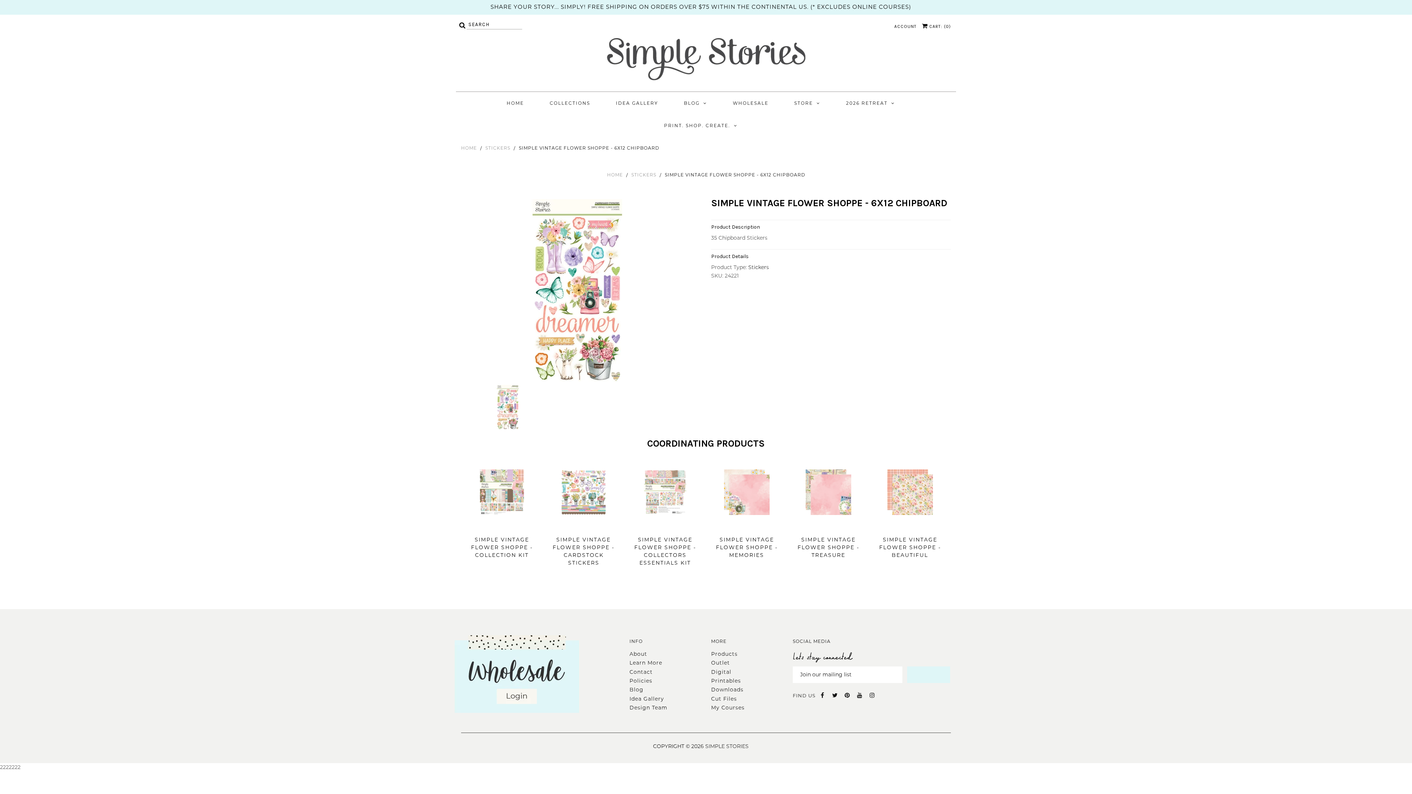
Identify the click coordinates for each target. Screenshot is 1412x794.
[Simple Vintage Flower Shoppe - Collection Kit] (502, 526)
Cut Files (724, 698)
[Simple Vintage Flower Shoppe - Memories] (746, 526)
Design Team (648, 707)
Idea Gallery (637, 103)
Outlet (720, 662)
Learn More (646, 662)
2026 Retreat (867, 103)
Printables (726, 680)
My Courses (728, 707)
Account (905, 26)
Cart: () (939, 26)
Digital (721, 672)
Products (724, 654)
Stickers (497, 148)
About (638, 654)
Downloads (727, 689)
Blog (692, 103)
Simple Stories (727, 746)
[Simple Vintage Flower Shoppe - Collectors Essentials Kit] (665, 526)
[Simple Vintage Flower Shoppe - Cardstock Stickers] (583, 526)
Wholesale (751, 103)
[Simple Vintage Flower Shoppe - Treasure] (828, 526)
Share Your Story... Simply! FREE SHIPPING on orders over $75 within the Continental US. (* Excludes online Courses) (701, 6)
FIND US (804, 695)
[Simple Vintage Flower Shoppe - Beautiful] (910, 526)
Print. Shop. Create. (697, 125)
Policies (641, 680)
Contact (641, 672)
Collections (570, 103)
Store (803, 103)
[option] (578, 291)
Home (515, 103)
